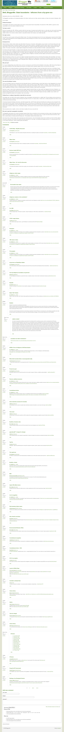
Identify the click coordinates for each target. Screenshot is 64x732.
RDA (10, 473)
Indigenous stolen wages (15, 173)
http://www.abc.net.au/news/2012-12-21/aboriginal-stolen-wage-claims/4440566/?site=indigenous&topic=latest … (29, 177)
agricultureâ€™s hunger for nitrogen (17, 432)
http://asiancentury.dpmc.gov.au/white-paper (21, 606)
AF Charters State (16, 650)
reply (10, 134)
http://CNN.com (28, 594)
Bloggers (10, 7)
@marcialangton (46, 393)
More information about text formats (52, 706)
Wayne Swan (12, 139)
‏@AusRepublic (14, 130)
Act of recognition (13, 495)
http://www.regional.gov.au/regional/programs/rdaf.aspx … (19, 478)
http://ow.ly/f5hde (51, 415)
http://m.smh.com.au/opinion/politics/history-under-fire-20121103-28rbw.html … (22, 466)
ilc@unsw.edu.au (47, 296)
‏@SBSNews (13, 274)
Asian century (13, 590)
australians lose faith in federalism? (18, 338)
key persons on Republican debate (17, 262)
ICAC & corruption (14, 558)
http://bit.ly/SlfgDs (40, 221)
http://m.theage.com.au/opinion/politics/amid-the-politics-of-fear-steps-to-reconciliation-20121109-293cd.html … (28, 394)
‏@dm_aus (13, 284)
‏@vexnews (13, 220)
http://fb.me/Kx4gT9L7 (51, 372)
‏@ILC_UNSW (14, 175)
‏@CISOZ (12, 582)
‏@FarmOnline (14, 210)
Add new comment (14, 122)
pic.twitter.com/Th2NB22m (54, 296)
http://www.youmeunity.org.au (49, 541)
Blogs (7, 10)
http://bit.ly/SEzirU (49, 445)
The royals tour (12, 452)
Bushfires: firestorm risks (15, 421)
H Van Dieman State (16, 638)
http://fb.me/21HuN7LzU (54, 265)
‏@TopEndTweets (15, 670)
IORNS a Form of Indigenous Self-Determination (19, 347)
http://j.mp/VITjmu (50, 671)
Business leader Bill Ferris (15, 150)
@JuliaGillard (33, 571)
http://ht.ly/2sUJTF (40, 584)
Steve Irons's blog (11, 10)
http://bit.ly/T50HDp (42, 425)
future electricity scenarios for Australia (18, 401)
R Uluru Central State (16, 644)
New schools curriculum (15, 516)
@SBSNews (55, 509)
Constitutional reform (14, 390)
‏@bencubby (13, 487)
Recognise (12, 228)
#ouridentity (46, 132)
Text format (6, 707)
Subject (4, 695)
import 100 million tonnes (14, 485)
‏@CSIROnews (13, 403)
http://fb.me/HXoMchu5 (43, 143)
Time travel (11, 411)
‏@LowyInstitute (15, 570)
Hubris (11, 602)
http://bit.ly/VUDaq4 (47, 211)
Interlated (59, 728)
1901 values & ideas (14, 239)
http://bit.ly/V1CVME (52, 531)
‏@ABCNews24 (15, 625)
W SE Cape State (16, 647)
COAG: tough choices (14, 218)
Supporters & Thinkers (48, 7)
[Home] (17, 3)
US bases (13, 633)
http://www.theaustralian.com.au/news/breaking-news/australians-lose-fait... (23, 340)
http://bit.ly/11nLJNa (52, 275)
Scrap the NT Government (15, 668)
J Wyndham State (16, 639)
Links (40, 7)
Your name (5, 692)
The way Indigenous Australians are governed (19, 272)
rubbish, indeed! (15, 319)
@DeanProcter (24, 660)
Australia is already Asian (15, 580)
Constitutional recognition (15, 537)
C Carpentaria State (16, 635)
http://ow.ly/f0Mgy (51, 435)
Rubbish (11, 302)
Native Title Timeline (13, 292)
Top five (11, 442)
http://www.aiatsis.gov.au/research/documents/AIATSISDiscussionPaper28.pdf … (43, 362)
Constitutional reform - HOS (16, 548)
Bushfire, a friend (13, 462)
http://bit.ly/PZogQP (26, 605)
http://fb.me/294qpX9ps (52, 132)
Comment (5, 699)
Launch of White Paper (14, 568)
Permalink (4, 130)
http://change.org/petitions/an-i (48, 616)
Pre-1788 (11, 208)
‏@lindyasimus (14, 604)
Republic (11, 282)
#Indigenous (42, 509)
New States (29, 7)
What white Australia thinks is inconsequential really (20, 358)
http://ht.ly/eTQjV (49, 509)
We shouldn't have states (15, 184)
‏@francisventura (15, 615)
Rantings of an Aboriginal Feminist (17, 678)
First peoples (12, 251)
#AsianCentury (19, 571)
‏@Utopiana (14, 680)
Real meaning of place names (16, 506)
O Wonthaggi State (16, 646)
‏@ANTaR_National (16, 508)
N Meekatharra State (16, 641)
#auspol (49, 571)
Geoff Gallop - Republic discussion (17, 128)
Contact (35, 7)
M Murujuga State (16, 640)
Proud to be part (13, 368)
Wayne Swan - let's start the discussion (18, 162)
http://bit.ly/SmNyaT (53, 561)
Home (5, 7)
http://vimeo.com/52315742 (14, 572)
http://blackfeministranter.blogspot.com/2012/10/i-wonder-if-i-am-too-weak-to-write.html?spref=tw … (26, 682)
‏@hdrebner (14, 518)
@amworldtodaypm (14, 551)
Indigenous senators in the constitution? (18, 197)
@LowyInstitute (43, 571)
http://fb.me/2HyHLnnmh (47, 166)
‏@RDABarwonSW (16, 475)
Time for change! (13, 613)
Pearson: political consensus (15, 379)
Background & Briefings (19, 7)
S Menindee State (16, 645)
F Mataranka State (16, 637)
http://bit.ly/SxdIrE (49, 488)
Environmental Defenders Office (17, 527)
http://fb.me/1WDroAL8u (51, 455)
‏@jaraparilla (14, 659)
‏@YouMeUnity (14, 540)
